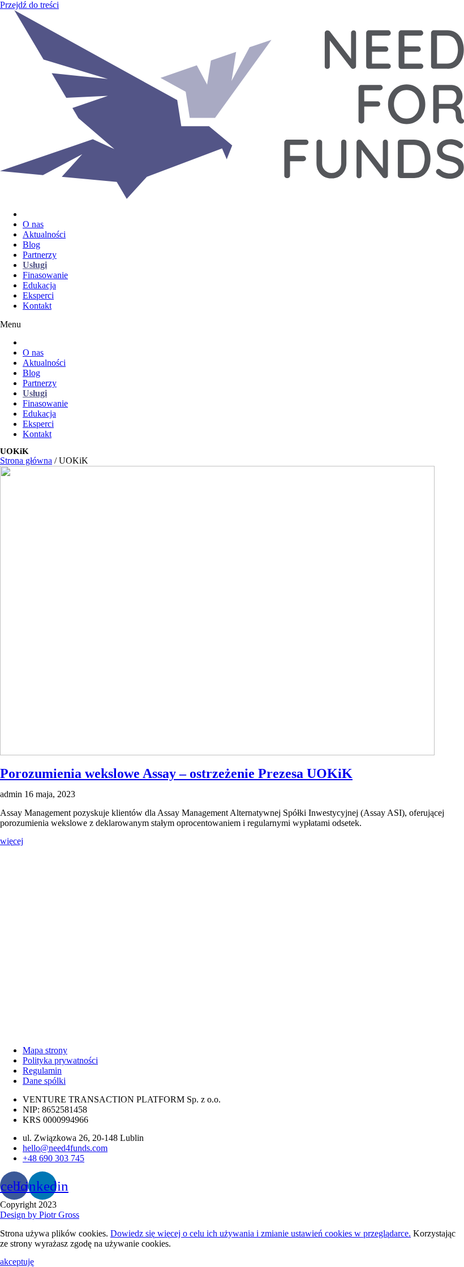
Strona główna (26, 460)
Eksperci (38, 295)
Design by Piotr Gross (39, 1215)
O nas (33, 224)
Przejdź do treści (29, 5)
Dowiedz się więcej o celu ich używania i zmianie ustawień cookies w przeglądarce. (260, 1233)
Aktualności (44, 234)
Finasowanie (45, 275)
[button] (232, 324)
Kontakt (37, 305)
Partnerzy (40, 255)
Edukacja (39, 285)
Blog (31, 244)
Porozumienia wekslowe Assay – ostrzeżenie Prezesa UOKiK (176, 773)
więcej (11, 841)
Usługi (35, 265)
